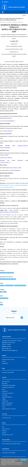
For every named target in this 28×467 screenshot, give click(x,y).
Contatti (4, 361)
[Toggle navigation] (2, 12)
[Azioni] (2, 2)
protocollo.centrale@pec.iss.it (11, 350)
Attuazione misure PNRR (8, 372)
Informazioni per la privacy (8, 359)
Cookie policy (5, 363)
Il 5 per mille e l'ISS (6, 418)
